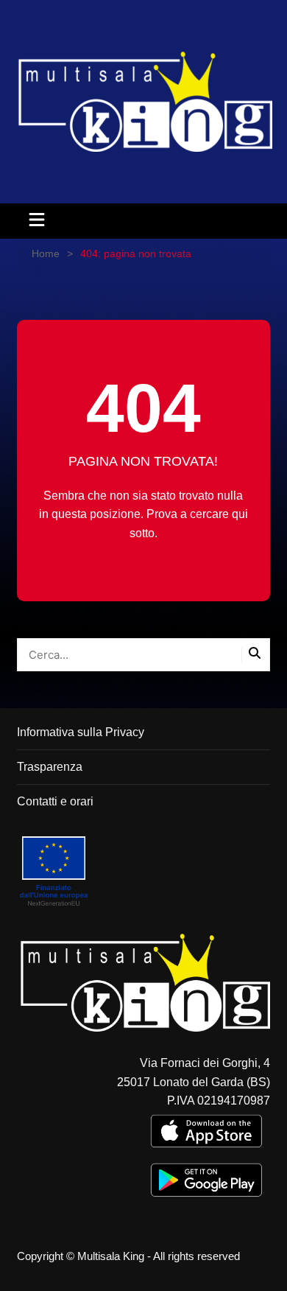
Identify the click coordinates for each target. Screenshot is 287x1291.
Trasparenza (49, 766)
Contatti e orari (55, 801)
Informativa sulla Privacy (80, 732)
